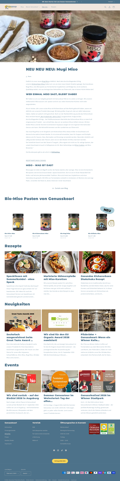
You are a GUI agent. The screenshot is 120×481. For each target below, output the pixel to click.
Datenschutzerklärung (41, 480)
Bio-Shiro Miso (10, 233)
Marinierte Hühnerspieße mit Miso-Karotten (60, 277)
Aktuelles (7, 434)
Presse (7, 437)
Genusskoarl (12, 480)
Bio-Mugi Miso (65, 233)
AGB (50, 480)
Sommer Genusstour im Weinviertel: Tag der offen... (59, 398)
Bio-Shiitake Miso (94, 233)
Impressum (8, 444)
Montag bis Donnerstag (67, 431)
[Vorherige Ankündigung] (38, 2)
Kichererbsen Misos (38, 84)
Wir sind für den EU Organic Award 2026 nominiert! (56, 337)
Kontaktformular (65, 444)
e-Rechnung (36, 437)
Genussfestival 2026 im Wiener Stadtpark (95, 397)
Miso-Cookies (79, 145)
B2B (34, 427)
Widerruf (35, 440)
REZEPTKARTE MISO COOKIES (36, 160)
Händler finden (9, 440)
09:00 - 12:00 (64, 440)
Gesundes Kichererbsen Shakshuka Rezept (96, 277)
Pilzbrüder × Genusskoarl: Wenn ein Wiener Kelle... (95, 337)
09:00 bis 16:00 (64, 434)
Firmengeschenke (10, 431)
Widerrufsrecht (30, 480)
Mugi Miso (45, 81)
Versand (54, 480)
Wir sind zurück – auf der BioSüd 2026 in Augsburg (23, 397)
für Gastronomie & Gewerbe (41, 434)
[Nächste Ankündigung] (81, 2)
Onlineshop (8, 427)
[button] (33, 7)
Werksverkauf (64, 427)
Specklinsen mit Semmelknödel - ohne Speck (20, 279)
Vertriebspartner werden (40, 431)
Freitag (62, 437)
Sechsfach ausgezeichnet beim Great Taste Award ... (20, 337)
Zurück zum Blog (61, 188)
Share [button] (29, 76)
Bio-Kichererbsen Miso (40, 233)
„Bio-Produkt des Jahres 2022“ (50, 117)
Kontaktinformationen (63, 480)
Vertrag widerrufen (60, 461)
